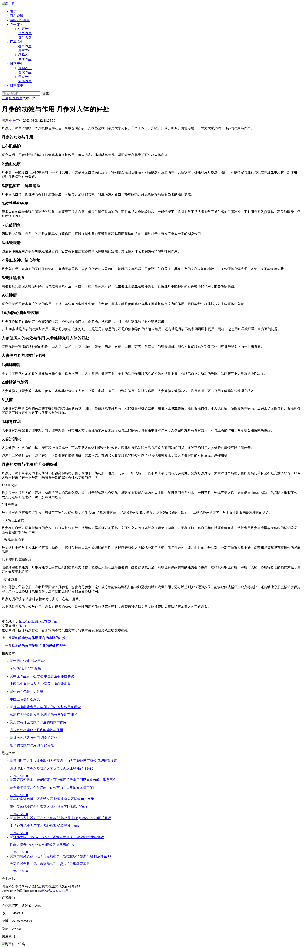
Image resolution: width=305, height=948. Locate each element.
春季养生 (25, 46)
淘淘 (22, 626)
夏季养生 (25, 50)
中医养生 (25, 29)
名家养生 (25, 72)
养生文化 (16, 24)
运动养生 (25, 68)
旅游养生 (25, 81)
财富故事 (16, 85)
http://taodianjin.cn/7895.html (38, 621)
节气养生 (25, 33)
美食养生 (25, 76)
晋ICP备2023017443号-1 (56, 890)
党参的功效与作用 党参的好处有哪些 (39, 645)
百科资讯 (16, 15)
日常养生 (16, 63)
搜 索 (46, 93)
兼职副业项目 (20, 20)
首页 (13, 11)
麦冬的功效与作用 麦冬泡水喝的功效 (39, 638)
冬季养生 (25, 59)
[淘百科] (8, 3)
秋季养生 (25, 55)
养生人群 (25, 37)
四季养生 (16, 42)
